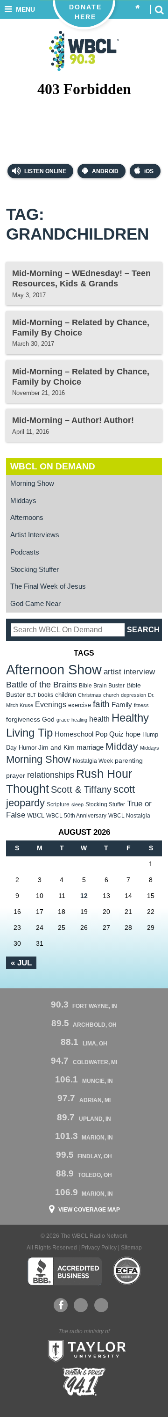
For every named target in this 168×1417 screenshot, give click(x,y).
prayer (15, 775)
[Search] (159, 9)
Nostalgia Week (93, 761)
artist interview (129, 671)
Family (122, 704)
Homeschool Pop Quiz (89, 734)
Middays (23, 500)
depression (133, 695)
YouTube (81, 1305)
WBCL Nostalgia (129, 815)
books (45, 695)
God (48, 719)
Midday (121, 746)
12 (84, 895)
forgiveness (23, 719)
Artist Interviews (34, 535)
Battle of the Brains (41, 684)
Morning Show (32, 483)
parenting (129, 760)
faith (101, 704)
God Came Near (35, 603)
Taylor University (84, 1350)
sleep (77, 804)
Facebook (61, 1305)
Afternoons (26, 517)
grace (63, 720)
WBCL (35, 815)
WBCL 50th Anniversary (76, 815)
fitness (141, 705)
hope (133, 734)
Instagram (101, 1305)
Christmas (89, 695)
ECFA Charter (127, 1271)
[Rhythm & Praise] (84, 1381)
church (111, 695)
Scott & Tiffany (81, 789)
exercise (79, 704)
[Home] (137, 7)
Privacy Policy (99, 1247)
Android (105, 171)
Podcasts (24, 552)
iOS (149, 171)
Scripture (58, 804)
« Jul (21, 962)
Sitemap (131, 1247)
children (65, 694)
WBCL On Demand (52, 466)
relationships (50, 775)
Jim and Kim (56, 747)
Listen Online (44, 171)
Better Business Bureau (64, 1271)
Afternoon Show (54, 669)
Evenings (50, 704)
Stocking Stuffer (34, 569)
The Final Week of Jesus (48, 586)
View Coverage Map (89, 1209)
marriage (90, 747)
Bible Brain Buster (102, 685)
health (99, 719)
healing (79, 720)
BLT (31, 695)
